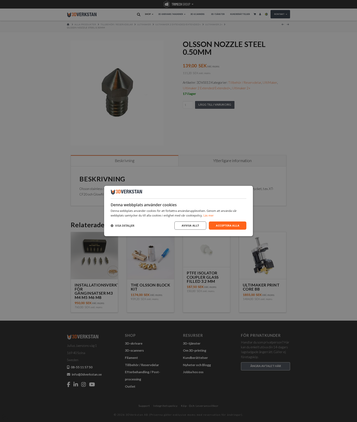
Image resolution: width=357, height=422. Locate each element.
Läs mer (208, 215)
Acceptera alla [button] (227, 225)
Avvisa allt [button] (190, 225)
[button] (122, 226)
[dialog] (178, 211)
